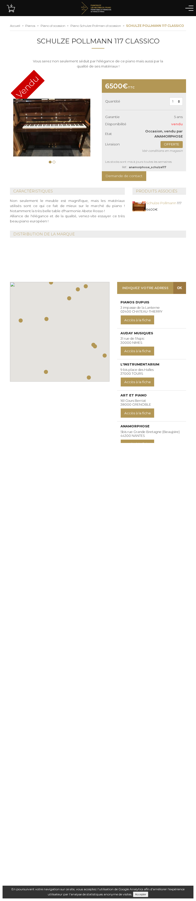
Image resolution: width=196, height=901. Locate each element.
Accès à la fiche (137, 320)
